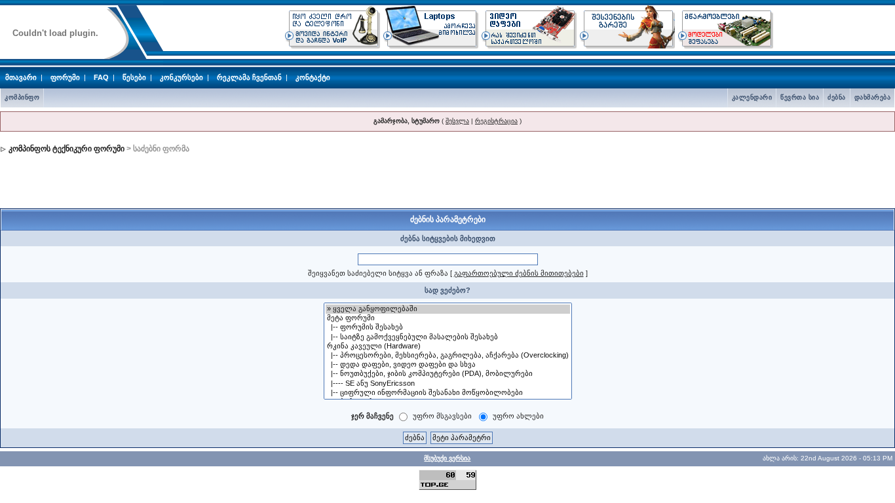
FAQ (101, 77)
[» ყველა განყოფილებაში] (448, 309)
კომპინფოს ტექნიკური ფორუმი (66, 148)
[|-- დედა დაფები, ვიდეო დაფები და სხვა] (448, 364)
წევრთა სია (799, 97)
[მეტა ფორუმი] (448, 318)
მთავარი (21, 77)
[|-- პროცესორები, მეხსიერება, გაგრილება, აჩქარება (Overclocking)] (448, 355)
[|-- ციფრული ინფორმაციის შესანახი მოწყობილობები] (448, 393)
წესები (134, 77)
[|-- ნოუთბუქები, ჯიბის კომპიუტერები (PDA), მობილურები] (448, 374)
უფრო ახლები (518, 416)
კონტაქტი (312, 77)
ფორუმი (65, 77)
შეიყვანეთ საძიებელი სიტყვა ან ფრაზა (378, 273)
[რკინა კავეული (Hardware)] (448, 346)
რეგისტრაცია (496, 120)
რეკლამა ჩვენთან (249, 77)
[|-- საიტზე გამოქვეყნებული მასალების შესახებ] (448, 337)
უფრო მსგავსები (442, 416)
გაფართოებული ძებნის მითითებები (519, 273)
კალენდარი (752, 97)
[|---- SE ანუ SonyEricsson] (448, 383)
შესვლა (457, 120)
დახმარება (872, 97)
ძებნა (837, 97)
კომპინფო (22, 97)
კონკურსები (181, 77)
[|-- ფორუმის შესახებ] (448, 327)
